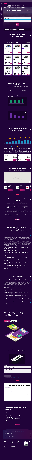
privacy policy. (17, 377)
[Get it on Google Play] (26, 443)
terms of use (14, 377)
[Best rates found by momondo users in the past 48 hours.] (30, 35)
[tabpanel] (17, 107)
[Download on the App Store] (26, 445)
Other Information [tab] (24, 90)
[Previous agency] (5, 182)
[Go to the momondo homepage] (5, 3)
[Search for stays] (1, 7)
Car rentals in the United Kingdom (10, 7)
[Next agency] (29, 182)
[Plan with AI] (1, 12)
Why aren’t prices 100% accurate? (9, 436)
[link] (15, 160)
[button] (1, 3)
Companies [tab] (10, 90)
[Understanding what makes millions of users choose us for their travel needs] (30, 276)
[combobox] (16, 21)
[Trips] (1, 14)
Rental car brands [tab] (13, 387)
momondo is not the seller (8, 433)
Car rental (5, 7)
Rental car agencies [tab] (20, 387)
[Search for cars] (1, 9)
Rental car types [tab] (7, 387)
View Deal (11, 63)
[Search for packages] (1, 11)
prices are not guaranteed (21, 431)
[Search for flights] (1, 6)
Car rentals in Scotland (17, 7)
